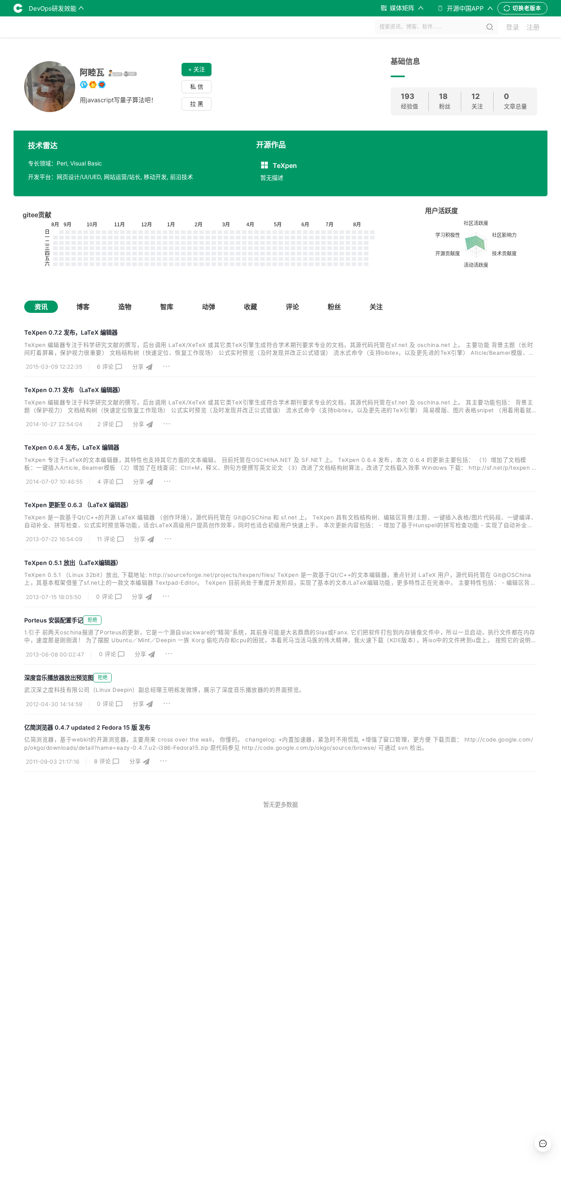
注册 (533, 27)
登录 (512, 27)
